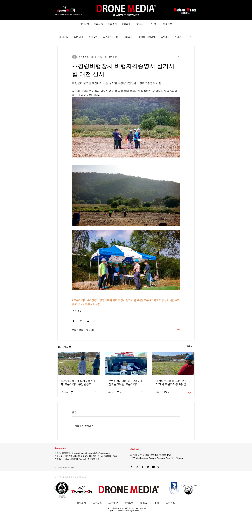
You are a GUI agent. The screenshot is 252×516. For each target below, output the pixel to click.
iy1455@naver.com (101, 453)
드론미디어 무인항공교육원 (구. (65, 14)
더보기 (178, 37)
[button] (190, 37)
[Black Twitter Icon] (148, 466)
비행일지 (128, 37)
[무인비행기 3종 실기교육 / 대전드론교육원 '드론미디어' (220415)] (126, 363)
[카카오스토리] (131, 466)
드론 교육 (78, 37)
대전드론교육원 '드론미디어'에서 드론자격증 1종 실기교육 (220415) (172, 382)
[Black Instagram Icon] (137, 466)
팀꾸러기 (78, 14)
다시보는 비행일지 (146, 37)
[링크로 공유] (94, 321)
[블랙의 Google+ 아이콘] (158, 466)
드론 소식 (165, 37)
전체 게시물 (62, 37)
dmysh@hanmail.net (81, 453)
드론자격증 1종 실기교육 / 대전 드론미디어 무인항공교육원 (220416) (78, 382)
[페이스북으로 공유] (73, 321)
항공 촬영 (93, 37)
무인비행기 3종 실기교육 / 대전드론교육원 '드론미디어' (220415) (125, 382)
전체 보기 (190, 346)
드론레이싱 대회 (110, 37)
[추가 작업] (178, 57)
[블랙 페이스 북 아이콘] (142, 466)
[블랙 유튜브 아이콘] (153, 466)
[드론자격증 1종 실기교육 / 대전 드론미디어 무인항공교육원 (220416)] (79, 363)
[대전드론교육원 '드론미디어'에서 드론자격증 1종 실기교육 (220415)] (173, 363)
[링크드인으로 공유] (87, 321)
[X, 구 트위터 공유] (80, 321)
